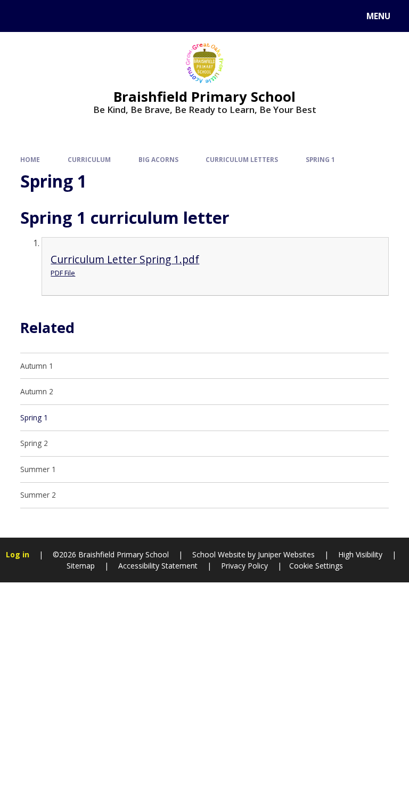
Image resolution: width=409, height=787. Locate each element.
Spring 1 (320, 159)
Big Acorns (158, 159)
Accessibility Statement (158, 566)
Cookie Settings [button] (316, 566)
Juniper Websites (285, 554)
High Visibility (360, 554)
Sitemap (81, 566)
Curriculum (89, 159)
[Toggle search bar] (21, 16)
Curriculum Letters (242, 159)
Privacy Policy (244, 566)
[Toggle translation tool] (48, 16)
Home (30, 159)
